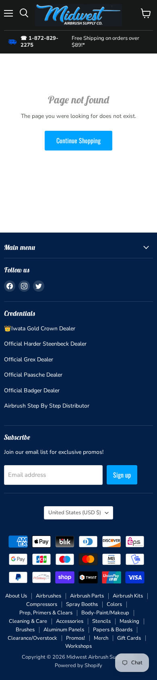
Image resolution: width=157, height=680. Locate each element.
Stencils (101, 621)
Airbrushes (48, 596)
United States (74, 512)
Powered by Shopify (78, 665)
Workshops (78, 646)
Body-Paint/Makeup (105, 612)
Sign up (122, 475)
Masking (129, 621)
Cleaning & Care (28, 621)
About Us (16, 596)
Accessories (69, 621)
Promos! (75, 638)
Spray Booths (82, 604)
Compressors (41, 604)
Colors (114, 604)
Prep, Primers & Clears (45, 612)
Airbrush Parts (87, 596)
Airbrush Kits (128, 596)
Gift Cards (129, 638)
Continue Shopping (78, 140)
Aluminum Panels (63, 629)
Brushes (25, 629)
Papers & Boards (112, 629)
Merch (101, 638)
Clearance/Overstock (32, 638)
